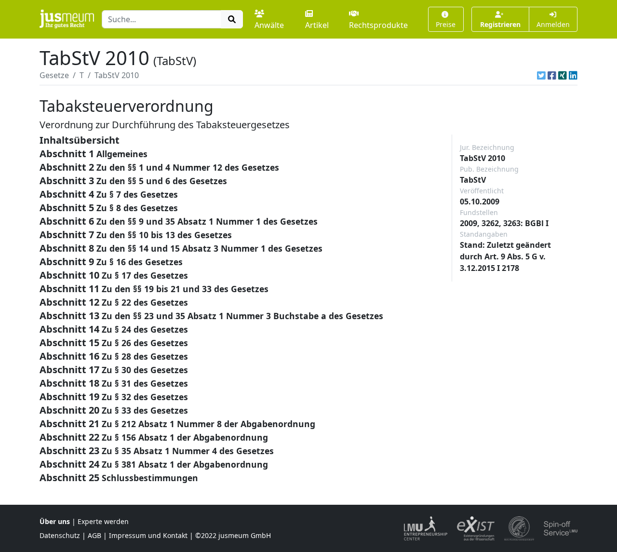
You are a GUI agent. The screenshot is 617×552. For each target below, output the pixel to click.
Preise (446, 24)
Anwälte (269, 25)
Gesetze (54, 75)
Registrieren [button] (500, 24)
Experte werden (103, 521)
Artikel (317, 25)
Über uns (55, 521)
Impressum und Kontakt (148, 535)
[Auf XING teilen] (562, 75)
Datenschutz (60, 535)
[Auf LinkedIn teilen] (573, 75)
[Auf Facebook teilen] (552, 75)
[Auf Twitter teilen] (541, 75)
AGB (94, 535)
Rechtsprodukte (378, 25)
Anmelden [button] (553, 24)
